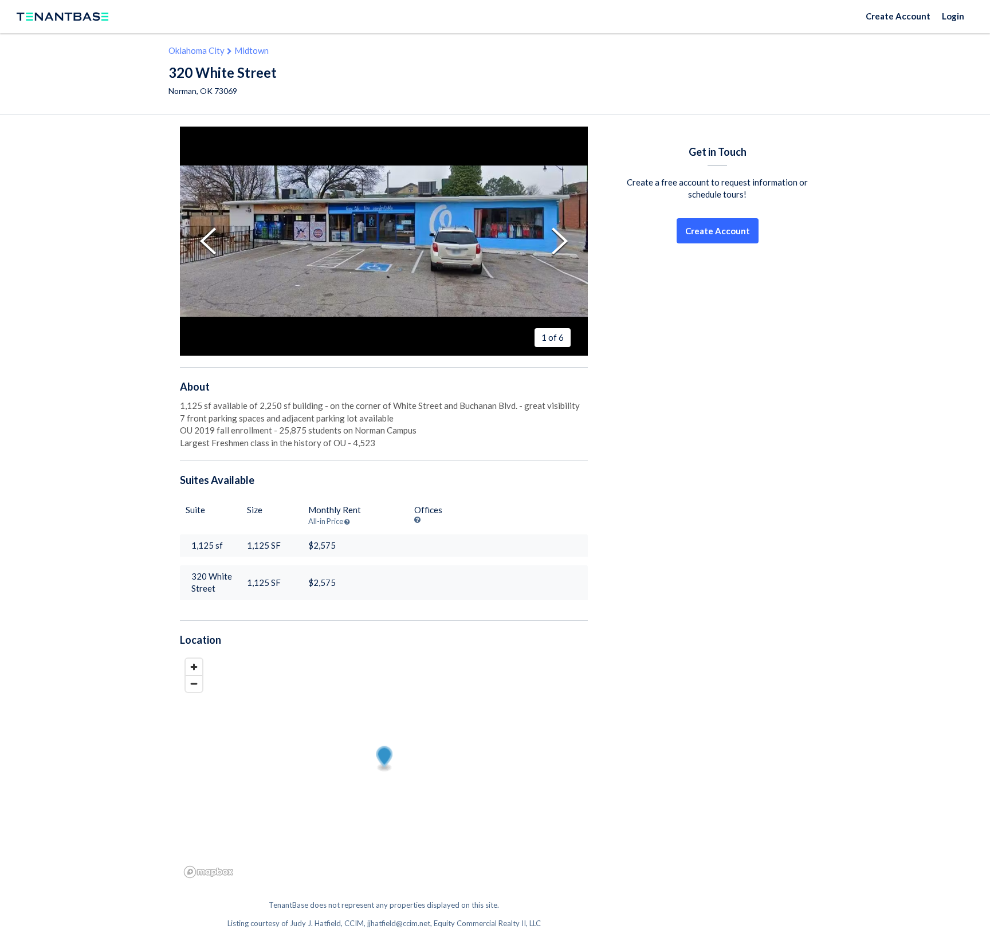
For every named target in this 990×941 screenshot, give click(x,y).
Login (953, 16)
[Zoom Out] (194, 683)
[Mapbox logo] (208, 872)
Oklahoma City (196, 50)
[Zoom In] (194, 667)
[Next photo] (560, 241)
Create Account (898, 16)
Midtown (251, 50)
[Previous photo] (208, 241)
